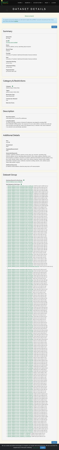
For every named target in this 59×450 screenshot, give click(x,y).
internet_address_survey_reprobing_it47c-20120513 (20, 272)
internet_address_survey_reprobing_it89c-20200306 (20, 424)
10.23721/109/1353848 (11, 42)
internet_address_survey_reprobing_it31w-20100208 (20, 214)
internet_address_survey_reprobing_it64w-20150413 (20, 349)
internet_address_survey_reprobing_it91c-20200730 (20, 430)
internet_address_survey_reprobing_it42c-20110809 (20, 248)
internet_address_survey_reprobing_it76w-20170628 (20, 386)
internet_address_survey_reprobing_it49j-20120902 (20, 283)
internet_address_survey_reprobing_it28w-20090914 (20, 205)
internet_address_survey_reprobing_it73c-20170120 (20, 375)
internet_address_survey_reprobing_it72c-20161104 (20, 372)
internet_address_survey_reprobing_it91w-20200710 (20, 431)
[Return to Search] (29, 16)
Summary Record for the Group (14, 180)
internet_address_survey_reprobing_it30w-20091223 (20, 211)
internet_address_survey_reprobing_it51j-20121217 (19, 292)
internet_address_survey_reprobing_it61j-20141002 (19, 337)
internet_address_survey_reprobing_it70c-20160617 (20, 366)
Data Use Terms (10, 102)
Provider (8, 53)
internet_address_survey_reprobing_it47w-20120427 (20, 275)
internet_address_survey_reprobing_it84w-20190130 (20, 410)
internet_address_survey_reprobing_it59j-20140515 (19, 328)
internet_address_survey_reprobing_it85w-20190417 (20, 413)
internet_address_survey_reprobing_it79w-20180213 (20, 395)
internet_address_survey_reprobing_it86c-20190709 (20, 415)
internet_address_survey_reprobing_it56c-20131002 (20, 313)
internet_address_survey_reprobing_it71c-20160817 (20, 369)
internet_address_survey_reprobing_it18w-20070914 (20, 190)
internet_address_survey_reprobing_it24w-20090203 (20, 199)
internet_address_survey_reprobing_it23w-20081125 (20, 198)
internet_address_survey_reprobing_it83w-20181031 (20, 407)
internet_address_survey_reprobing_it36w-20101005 (20, 230)
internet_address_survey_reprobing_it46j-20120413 (20, 269)
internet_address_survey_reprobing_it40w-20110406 (20, 243)
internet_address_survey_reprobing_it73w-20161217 (20, 377)
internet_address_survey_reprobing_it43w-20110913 (20, 254)
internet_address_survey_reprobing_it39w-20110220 (20, 239)
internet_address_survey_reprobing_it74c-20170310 (20, 378)
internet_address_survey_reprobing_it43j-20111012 (19, 252)
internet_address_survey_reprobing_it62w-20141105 (20, 343)
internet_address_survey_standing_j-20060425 (18, 434)
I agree (42, 447)
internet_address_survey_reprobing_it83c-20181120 (20, 406)
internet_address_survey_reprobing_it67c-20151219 (20, 357)
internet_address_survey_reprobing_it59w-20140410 (20, 330)
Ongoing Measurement (12, 149)
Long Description (10, 120)
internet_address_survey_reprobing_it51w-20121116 (20, 293)
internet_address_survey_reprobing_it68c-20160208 (20, 360)
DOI (7, 41)
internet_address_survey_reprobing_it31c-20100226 (20, 213)
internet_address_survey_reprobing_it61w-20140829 (20, 339)
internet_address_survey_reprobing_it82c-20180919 (20, 403)
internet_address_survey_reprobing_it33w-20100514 (20, 220)
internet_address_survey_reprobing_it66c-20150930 (20, 354)
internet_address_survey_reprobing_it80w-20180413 (20, 398)
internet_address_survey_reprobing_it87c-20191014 (20, 418)
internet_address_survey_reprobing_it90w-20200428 (20, 428)
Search (28, 2)
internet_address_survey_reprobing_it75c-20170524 (20, 381)
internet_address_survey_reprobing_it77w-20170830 (20, 389)
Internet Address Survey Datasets (14, 181)
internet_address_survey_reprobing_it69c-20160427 (20, 363)
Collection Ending (10, 65)
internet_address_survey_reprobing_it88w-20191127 (20, 422)
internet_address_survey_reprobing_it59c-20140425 (20, 327)
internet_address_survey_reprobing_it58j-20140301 (20, 324)
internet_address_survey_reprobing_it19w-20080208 (20, 192)
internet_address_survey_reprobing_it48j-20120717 (19, 278)
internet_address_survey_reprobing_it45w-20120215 (20, 263)
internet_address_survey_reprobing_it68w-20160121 (20, 362)
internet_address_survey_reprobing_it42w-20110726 (20, 249)
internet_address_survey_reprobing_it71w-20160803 (20, 371)
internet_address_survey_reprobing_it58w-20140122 (20, 325)
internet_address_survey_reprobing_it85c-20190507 (20, 412)
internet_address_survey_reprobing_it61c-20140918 (20, 336)
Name (7, 45)
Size (7, 140)
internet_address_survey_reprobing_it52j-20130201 (19, 296)
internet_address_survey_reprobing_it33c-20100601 (20, 219)
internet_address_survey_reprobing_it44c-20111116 (20, 255)
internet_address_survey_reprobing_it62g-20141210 (20, 342)
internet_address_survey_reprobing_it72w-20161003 (20, 374)
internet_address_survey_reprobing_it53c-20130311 (20, 299)
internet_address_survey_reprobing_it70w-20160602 (20, 368)
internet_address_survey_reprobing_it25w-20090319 (20, 201)
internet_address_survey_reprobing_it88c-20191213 (20, 421)
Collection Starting (11, 61)
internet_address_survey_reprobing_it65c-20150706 (20, 351)
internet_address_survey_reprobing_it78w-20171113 (20, 392)
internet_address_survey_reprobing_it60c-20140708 (20, 331)
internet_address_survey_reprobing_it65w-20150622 (20, 352)
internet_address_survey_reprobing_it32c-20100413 (20, 216)
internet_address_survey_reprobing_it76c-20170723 (20, 384)
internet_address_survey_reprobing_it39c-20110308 (20, 237)
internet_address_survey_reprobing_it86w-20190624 (20, 416)
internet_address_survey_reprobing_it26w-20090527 (20, 202)
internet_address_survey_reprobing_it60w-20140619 (20, 334)
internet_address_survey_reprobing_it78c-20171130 (20, 390)
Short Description (10, 116)
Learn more (36, 447)
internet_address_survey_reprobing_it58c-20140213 (20, 322)
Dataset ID (8, 36)
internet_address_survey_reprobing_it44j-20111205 (19, 257)
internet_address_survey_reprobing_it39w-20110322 (20, 240)
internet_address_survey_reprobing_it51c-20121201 (20, 290)
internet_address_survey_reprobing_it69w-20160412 (20, 365)
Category (8, 86)
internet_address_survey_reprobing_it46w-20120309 (20, 271)
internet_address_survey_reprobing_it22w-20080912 (20, 196)
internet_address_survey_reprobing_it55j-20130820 (20, 310)
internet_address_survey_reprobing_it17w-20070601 (20, 189)
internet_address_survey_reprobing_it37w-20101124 (20, 233)
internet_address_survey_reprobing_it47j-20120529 (19, 274)
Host (7, 57)
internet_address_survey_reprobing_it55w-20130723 (20, 312)
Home (20, 2)
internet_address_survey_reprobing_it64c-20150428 (20, 348)
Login (54, 2)
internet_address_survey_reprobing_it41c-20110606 (20, 245)
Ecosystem (38, 2)
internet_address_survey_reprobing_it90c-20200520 (20, 427)
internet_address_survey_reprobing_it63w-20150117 (20, 346)
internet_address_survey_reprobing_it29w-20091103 (20, 208)
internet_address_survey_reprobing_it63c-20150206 (20, 345)
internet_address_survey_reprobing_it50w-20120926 (20, 289)
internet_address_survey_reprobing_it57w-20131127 (20, 321)
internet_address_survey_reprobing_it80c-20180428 (20, 397)
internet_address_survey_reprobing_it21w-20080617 (20, 195)
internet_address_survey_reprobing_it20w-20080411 (20, 193)
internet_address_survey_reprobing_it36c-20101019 (20, 228)
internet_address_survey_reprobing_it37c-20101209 (20, 231)
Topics (7, 90)
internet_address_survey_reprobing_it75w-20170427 (20, 383)
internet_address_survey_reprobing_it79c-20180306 (20, 393)
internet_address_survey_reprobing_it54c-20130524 (20, 304)
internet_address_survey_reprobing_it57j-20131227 (19, 319)
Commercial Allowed (11, 98)
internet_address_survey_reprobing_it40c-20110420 (20, 242)
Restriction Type (10, 94)
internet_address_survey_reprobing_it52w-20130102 (20, 298)
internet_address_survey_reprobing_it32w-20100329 (20, 217)
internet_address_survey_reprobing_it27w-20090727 (20, 204)
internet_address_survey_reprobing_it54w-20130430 (20, 307)
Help (47, 2)
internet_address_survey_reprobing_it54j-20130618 (20, 305)
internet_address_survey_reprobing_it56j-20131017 (19, 315)
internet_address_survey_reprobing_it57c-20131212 (19, 318)
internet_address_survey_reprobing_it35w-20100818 (20, 226)
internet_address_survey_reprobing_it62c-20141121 (20, 340)
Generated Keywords (11, 153)
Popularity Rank (10, 69)
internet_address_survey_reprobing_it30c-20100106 (20, 210)
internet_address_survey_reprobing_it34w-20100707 (20, 223)
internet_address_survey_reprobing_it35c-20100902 (20, 225)
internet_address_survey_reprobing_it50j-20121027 (19, 287)
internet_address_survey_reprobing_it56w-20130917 (20, 316)
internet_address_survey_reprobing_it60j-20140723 (20, 333)
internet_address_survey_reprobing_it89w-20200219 (20, 425)
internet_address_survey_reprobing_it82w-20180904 (20, 404)
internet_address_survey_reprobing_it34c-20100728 (20, 222)
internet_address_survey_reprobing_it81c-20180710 (20, 400)
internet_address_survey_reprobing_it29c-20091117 (20, 207)
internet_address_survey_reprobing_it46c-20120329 (20, 264)
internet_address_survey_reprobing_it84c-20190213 (20, 409)
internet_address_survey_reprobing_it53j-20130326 (19, 301)
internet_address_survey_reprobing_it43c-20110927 (20, 251)
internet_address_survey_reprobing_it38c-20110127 (20, 234)
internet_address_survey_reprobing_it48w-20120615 (20, 280)
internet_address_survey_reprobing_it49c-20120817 (20, 281)
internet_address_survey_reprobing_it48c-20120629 (20, 277)
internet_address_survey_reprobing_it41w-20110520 (20, 246)
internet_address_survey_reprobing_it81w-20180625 (20, 401)
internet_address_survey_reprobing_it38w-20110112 (20, 236)
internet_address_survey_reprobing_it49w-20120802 (20, 284)
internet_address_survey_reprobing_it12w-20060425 (20, 186)
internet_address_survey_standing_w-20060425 (19, 436)
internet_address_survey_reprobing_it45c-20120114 (20, 260)
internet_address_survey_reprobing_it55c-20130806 (20, 308)
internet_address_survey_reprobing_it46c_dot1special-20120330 (23, 266)
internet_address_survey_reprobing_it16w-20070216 (20, 187)
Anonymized (9, 145)
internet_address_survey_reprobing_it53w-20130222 (20, 302)
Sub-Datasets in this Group (13, 184)
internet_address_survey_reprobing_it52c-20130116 (20, 295)
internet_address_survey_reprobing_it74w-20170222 (20, 380)
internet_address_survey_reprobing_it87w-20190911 (20, 419)
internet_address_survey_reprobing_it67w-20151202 (20, 359)
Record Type (9, 49)
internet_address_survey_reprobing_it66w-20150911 (20, 356)
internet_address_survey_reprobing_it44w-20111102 (20, 258)
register (16, 21)
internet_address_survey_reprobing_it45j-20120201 (19, 261)
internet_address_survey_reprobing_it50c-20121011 (20, 286)
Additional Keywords (11, 164)
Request (54, 26)
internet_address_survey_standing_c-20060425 (19, 433)
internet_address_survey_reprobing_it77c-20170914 (20, 387)
